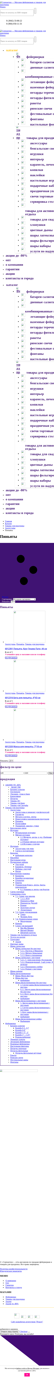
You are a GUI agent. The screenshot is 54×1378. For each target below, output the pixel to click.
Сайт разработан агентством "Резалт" (27, 1322)
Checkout (23, 1331)
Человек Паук (26, 917)
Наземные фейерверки (20, 1044)
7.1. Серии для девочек (25, 896)
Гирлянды (19, 814)
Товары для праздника (34, 644)
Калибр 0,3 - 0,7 (22, 1028)
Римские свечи (16, 1058)
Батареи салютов (17, 789)
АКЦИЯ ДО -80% (13, 785)
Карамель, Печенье (23, 867)
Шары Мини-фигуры (24, 976)
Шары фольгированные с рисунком (30, 1001)
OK (27, 1375)
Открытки (19, 880)
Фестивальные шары (19, 1060)
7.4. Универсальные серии (26, 919)
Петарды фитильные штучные (28, 1053)
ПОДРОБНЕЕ (11, 658)
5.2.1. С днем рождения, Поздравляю (36, 960)
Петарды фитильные (19, 1051)
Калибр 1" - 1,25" (22, 1035)
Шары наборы (16, 971)
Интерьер (14, 846)
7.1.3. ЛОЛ (25, 898)
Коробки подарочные (24, 878)
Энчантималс (26, 910)
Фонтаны (14, 1062)
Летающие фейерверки (20, 1042)
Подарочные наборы (19, 862)
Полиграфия (20, 823)
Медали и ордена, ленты (25, 817)
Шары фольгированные (20, 973)
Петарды (14, 798)
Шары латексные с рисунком (27, 958)
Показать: (6, 601)
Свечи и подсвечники (24, 851)
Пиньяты (20, 644)
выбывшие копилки (23, 855)
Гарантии (10, 1285)
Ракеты (13, 1055)
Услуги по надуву (17, 937)
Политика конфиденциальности (14, 1269)
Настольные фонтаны (19, 1046)
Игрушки (14, 830)
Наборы (18, 923)
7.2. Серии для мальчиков (26, 912)
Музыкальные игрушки (25, 833)
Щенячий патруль (28, 933)
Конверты (19, 876)
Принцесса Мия (27, 901)
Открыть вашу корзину (9, 1332)
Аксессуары (10, 644)
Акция (18, 942)
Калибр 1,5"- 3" (22, 1033)
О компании (11, 1281)
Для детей (19, 864)
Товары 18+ (15, 801)
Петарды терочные (18, 1048)
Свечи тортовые (17, 892)
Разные (23, 905)
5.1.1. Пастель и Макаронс (31, 951)
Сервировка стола (18, 894)
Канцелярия (15, 796)
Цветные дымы (16, 944)
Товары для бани (17, 803)
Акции (8, 1301)
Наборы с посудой (23, 869)
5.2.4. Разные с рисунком (31, 969)
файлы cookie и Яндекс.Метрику (27, 1368)
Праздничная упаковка (20, 873)
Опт (7, 1283)
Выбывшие (25, 1021)
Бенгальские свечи (18, 828)
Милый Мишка (27, 930)
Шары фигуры (21, 978)
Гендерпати (15, 792)
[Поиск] (35, 11)
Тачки (22, 914)
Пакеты (18, 883)
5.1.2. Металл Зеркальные (31, 953)
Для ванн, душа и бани (20, 794)
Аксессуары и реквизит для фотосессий (32, 812)
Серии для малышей (24, 926)
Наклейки (14, 858)
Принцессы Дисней (28, 903)
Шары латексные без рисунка (28, 948)
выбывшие (25, 980)
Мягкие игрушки (22, 835)
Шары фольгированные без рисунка (30, 983)
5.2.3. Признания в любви (31, 967)
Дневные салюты (17, 1039)
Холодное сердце (27, 908)
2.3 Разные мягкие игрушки (32, 842)
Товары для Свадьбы (19, 805)
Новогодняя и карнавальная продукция (32, 819)
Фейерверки (10, 1023)
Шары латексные (17, 946)
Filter (50, 773)
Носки (18, 871)
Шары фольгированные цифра (28, 1019)
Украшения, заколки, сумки (27, 826)
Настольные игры (18, 860)
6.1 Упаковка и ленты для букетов (34, 889)
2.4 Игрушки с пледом (30, 844)
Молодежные (26, 921)
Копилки (14, 853)
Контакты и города (14, 1287)
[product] (29, 627)
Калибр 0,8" (20, 1030)
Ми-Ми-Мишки (27, 928)
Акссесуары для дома (24, 848)
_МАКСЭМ (15, 787)
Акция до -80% (12, 1304)
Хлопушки (15, 939)
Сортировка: (7, 599)
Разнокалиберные (23, 1037)
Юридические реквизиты (11, 1271)
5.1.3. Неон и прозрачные (31, 955)
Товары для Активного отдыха (23, 935)
